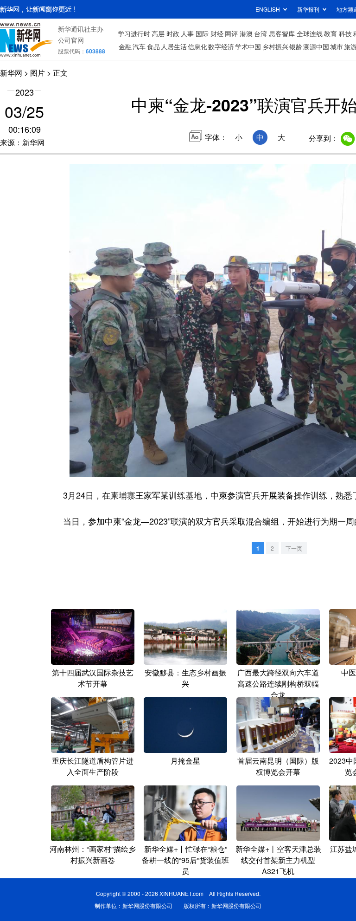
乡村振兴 (275, 46)
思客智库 (282, 33)
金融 (125, 46)
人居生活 (174, 46)
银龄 (295, 46)
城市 (336, 46)
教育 (330, 33)
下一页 (294, 548)
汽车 (139, 46)
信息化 (197, 46)
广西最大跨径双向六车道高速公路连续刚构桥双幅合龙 (278, 683)
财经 (216, 33)
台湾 (260, 33)
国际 (202, 33)
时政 (172, 33)
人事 (187, 33)
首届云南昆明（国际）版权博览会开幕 (278, 766)
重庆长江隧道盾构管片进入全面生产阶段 (93, 766)
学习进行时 (134, 33)
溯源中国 (316, 46)
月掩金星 (185, 760)
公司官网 (71, 40)
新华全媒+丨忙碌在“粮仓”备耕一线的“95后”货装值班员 (185, 859)
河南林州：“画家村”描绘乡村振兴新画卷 (93, 854)
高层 (158, 33)
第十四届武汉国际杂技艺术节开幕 (93, 678)
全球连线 (310, 33)
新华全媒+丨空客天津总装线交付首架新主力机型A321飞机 (278, 859)
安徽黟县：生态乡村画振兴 (185, 678)
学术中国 (248, 46)
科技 (345, 33)
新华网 (11, 72)
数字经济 (221, 46)
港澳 (246, 33)
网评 (231, 33)
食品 (153, 46)
